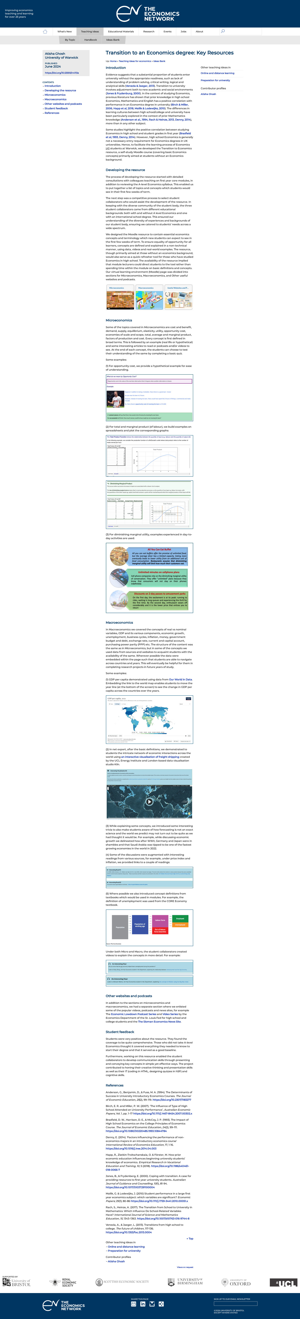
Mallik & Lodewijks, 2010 (150, 108)
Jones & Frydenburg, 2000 (123, 93)
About (199, 31)
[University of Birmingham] (185, 1282)
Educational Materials (121, 31)
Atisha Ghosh (116, 1261)
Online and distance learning (126, 1246)
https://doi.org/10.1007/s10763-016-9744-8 (163, 1218)
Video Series (170, 1014)
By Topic (70, 39)
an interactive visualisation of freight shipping (150, 756)
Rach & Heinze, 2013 (161, 119)
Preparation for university (124, 1250)
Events (168, 31)
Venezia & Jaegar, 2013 (140, 85)
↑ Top (190, 1238)
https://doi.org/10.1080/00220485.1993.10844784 (136, 1131)
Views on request (185, 1267)
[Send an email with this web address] (135, 1306)
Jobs (183, 31)
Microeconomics (55, 94)
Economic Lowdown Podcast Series (133, 1014)
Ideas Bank (113, 39)
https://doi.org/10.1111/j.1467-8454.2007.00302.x (162, 1113)
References (52, 112)
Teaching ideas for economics (135, 61)
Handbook (90, 39)
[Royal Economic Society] (63, 1282)
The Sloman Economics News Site (159, 1021)
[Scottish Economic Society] (122, 1282)
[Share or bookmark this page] (163, 1306)
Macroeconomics (55, 99)
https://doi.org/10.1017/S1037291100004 (130, 1187)
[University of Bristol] (16, 1282)
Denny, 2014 (182, 119)
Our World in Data (180, 679)
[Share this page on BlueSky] (154, 1306)
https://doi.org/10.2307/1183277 (172, 1099)
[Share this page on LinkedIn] (144, 1306)
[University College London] (284, 1282)
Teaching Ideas (90, 31)
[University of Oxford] (236, 1282)
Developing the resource (60, 90)
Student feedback (56, 108)
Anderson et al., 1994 (134, 119)
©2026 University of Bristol (229, 1310)
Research (148, 31)
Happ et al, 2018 (123, 108)
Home (113, 61)
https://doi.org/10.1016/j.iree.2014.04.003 (131, 1148)
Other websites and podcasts (63, 103)
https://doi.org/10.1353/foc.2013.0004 (129, 1232)
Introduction (53, 85)
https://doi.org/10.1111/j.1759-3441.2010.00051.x (159, 1201)
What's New (65, 31)
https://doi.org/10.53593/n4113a (62, 72)
